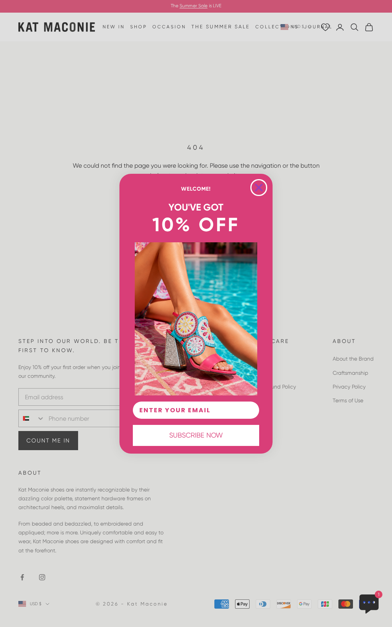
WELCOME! (196, 189)
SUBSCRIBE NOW (196, 435)
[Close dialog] (258, 187)
